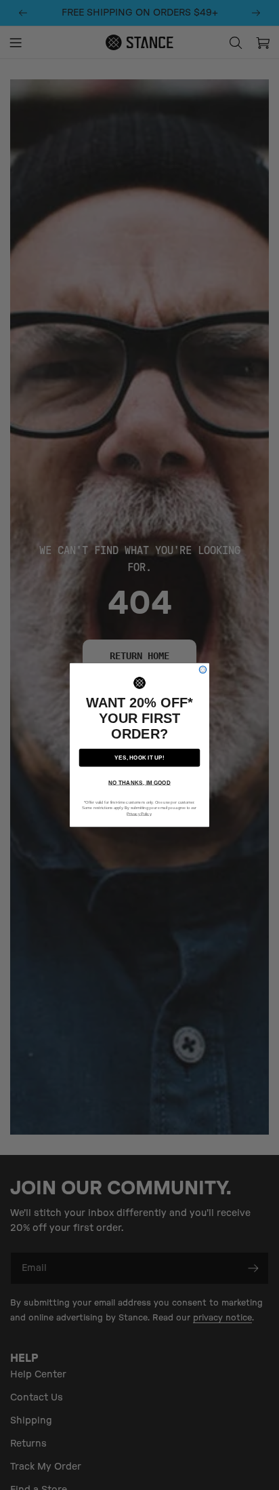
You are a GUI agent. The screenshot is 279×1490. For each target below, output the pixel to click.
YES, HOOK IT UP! (139, 757)
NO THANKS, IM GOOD (139, 782)
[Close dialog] (203, 669)
